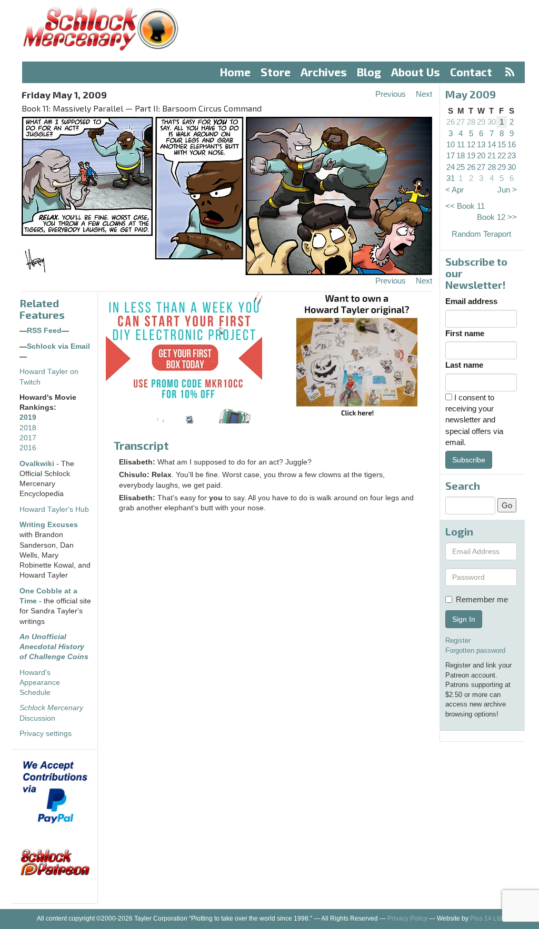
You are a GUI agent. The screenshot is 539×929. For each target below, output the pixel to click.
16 (511, 144)
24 (450, 167)
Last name (464, 364)
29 (481, 121)
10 (450, 144)
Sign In (463, 619)
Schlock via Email (58, 346)
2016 (27, 448)
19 (471, 155)
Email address (471, 301)
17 (450, 155)
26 (450, 121)
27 (460, 121)
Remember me (482, 599)
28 (471, 121)
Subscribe (468, 460)
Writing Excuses (48, 525)
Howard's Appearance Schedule (39, 683)
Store (276, 71)
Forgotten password (475, 650)
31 (450, 178)
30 (491, 121)
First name (464, 333)
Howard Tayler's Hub (54, 509)
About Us (415, 71)
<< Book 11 (465, 205)
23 (511, 155)
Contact (471, 71)
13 (481, 144)
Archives (324, 71)
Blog (369, 71)
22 (501, 155)
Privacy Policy (407, 918)
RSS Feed (44, 331)
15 (501, 144)
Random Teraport (481, 233)
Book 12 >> (497, 217)
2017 (27, 438)
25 (460, 167)
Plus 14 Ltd (486, 918)
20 (481, 155)
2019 (27, 417)
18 (460, 155)
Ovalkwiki (37, 464)
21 (491, 155)
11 (461, 144)
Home (235, 71)
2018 (27, 428)
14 (491, 144)
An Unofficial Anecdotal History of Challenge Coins (53, 647)
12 (471, 144)
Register (458, 640)
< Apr (454, 189)
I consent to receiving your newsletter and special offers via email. (474, 420)
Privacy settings (45, 734)
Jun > (507, 189)
